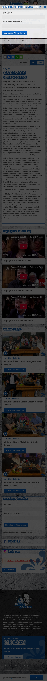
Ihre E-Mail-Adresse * (12, 22)
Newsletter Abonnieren (14, 33)
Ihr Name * (7, 13)
